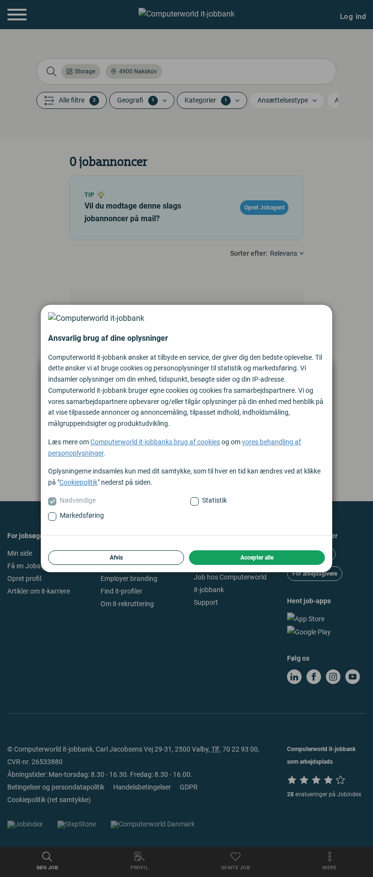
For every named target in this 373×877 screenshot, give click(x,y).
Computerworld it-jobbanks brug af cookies (155, 442)
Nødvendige (78, 500)
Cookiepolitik (78, 482)
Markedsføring (82, 515)
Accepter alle (256, 557)
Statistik (214, 500)
